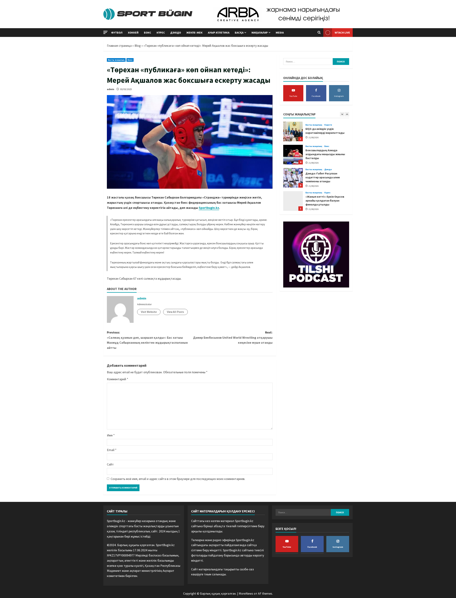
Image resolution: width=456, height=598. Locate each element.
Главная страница (119, 46)
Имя (111, 435)
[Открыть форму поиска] (319, 32)
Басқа (239, 32)
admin (110, 89)
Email (111, 450)
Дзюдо (175, 32)
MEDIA (280, 32)
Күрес (161, 32)
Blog (137, 46)
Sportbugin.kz (209, 208)
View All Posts (175, 312)
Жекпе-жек (194, 32)
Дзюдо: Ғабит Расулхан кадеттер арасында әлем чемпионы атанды (293, 154)
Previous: (147, 340)
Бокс (147, 32)
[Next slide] (347, 114)
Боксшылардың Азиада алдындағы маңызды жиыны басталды (293, 131)
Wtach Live (342, 32)
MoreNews (246, 593)
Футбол (117, 32)
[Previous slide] (342, 114)
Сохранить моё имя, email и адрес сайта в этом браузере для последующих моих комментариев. (178, 479)
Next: (233, 337)
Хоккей (133, 32)
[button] (105, 32)
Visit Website (149, 312)
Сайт (110, 464)
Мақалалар (260, 32)
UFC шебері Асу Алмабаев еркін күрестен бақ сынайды (293, 201)
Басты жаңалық (116, 59)
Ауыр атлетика (218, 32)
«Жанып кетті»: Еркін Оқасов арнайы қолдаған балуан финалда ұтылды (324, 177)
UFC (307, 194)
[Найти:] (308, 61)
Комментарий (117, 379)
